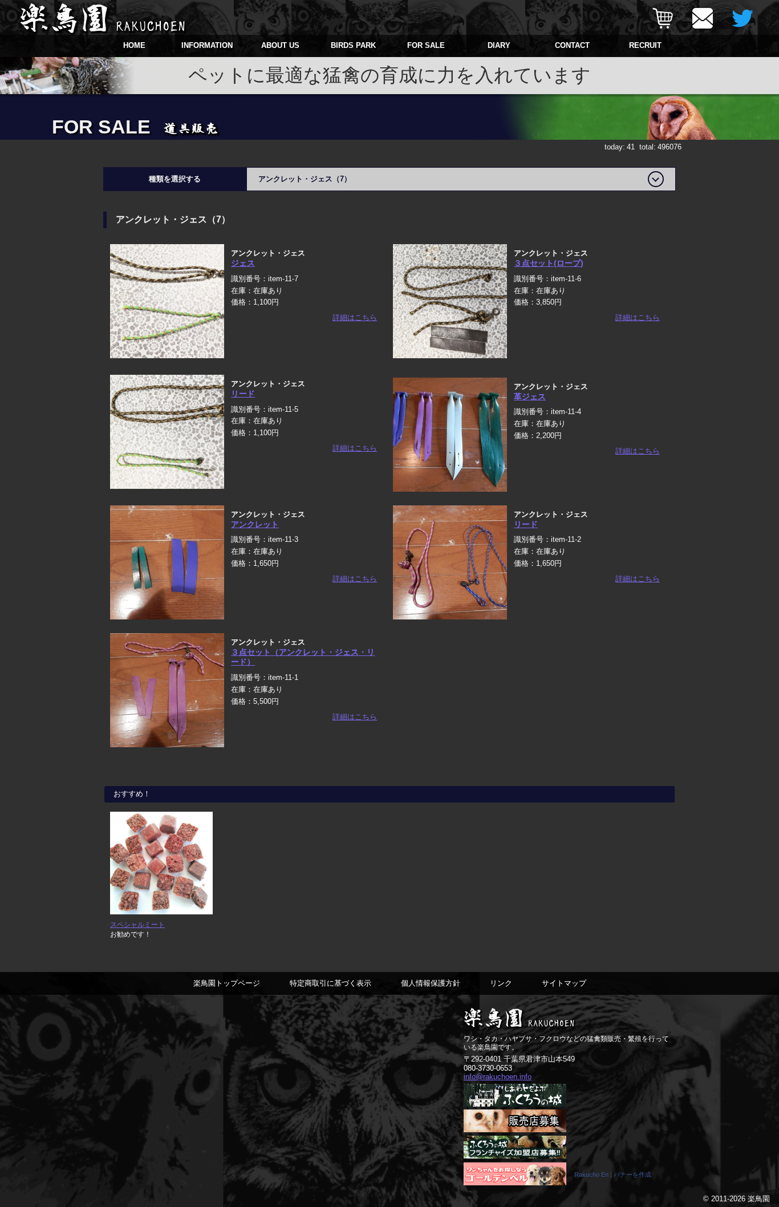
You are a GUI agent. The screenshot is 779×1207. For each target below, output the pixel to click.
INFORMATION (207, 45)
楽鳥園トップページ (226, 983)
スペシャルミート (137, 924)
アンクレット (255, 524)
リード (243, 393)
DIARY (499, 45)
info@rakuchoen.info (497, 1076)
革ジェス (530, 396)
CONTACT (572, 45)
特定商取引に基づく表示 (330, 983)
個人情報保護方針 (430, 983)
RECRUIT (645, 45)
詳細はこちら (354, 317)
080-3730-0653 (488, 1068)
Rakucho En (591, 1174)
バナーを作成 (632, 1174)
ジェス (243, 263)
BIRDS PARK (353, 45)
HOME (134, 45)
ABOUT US (280, 45)
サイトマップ (564, 983)
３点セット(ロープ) (548, 263)
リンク (501, 983)
